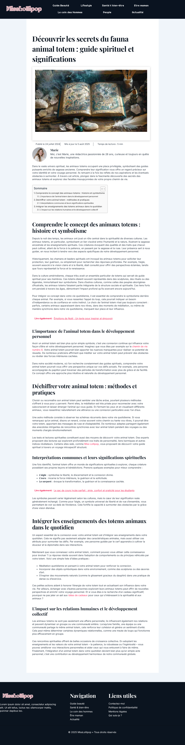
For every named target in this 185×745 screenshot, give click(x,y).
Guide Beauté (61, 5)
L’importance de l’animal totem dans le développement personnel (69, 196)
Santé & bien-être (113, 5)
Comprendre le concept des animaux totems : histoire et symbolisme (70, 193)
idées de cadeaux (78, 595)
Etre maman (141, 5)
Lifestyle (86, 5)
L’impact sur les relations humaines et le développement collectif (69, 210)
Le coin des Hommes (70, 12)
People (107, 12)
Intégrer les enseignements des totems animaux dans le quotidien (69, 206)
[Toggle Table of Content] (101, 188)
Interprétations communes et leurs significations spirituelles (67, 203)
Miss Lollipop (91, 443)
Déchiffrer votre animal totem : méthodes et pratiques (62, 200)
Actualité (137, 12)
